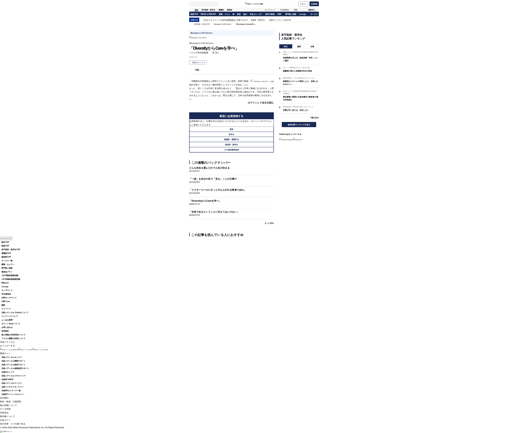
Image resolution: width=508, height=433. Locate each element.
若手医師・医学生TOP (202, 24)
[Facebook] (286, 140)
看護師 (221, 10)
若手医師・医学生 (208, 10)
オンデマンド (270, 10)
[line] (40, 349)
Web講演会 (284, 10)
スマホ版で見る (18, 423)
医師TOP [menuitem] (194, 14)
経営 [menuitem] (239, 14)
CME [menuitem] (279, 14)
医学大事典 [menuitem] (270, 14)
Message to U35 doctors (222, 24)
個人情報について (8, 405)
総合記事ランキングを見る (299, 124)
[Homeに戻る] (190, 9)
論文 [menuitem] (245, 14)
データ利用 (5, 408)
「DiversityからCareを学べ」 (246, 24)
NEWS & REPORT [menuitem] (208, 14)
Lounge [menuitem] (302, 14)
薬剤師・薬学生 (231, 144)
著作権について (7, 416)
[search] (202, 4)
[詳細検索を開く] (217, 4)
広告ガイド (5, 419)
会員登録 (314, 4)
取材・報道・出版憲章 (10, 401)
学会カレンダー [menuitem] (256, 14)
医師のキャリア (198, 62)
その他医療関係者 (231, 149)
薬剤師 (229, 10)
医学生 (231, 134)
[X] (297, 140)
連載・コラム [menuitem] (224, 14)
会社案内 (4, 397)
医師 (196, 10)
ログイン (303, 4)
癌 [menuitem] (233, 14)
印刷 (197, 70)
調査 (296, 10)
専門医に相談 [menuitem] (290, 14)
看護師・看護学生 (231, 139)
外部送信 (4, 412)
